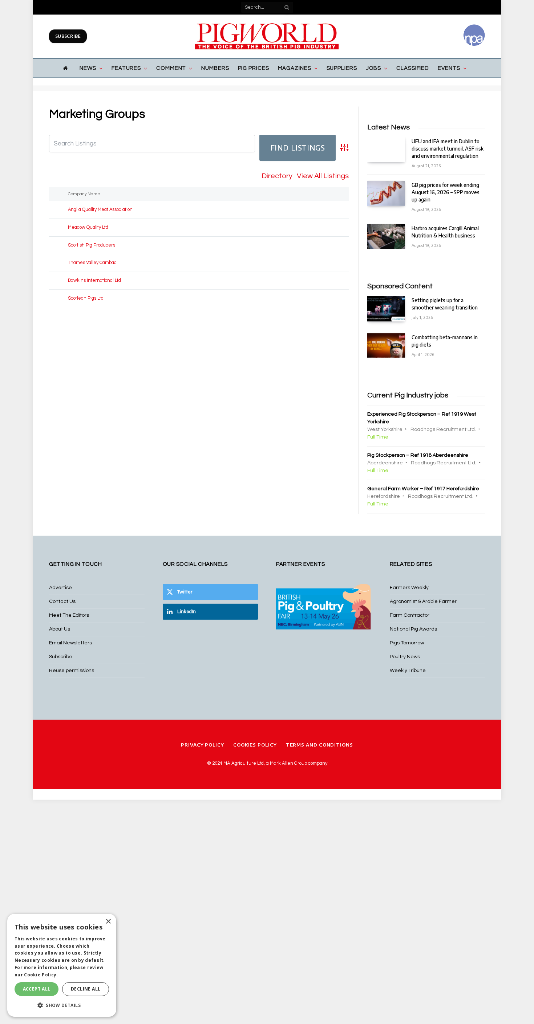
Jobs (373, 68)
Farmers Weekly (409, 587)
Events (449, 68)
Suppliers (342, 68)
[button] (62, 1005)
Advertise (60, 587)
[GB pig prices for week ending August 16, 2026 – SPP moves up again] (386, 193)
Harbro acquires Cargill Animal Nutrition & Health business (445, 232)
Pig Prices (253, 68)
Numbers (215, 68)
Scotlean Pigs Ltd (86, 298)
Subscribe (68, 36)
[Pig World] (267, 36)
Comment (171, 68)
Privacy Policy (202, 745)
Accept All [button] (36, 989)
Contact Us (62, 601)
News (88, 68)
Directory (277, 176)
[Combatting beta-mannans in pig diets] (386, 345)
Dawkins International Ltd (94, 280)
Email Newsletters (70, 642)
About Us (59, 629)
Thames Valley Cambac (92, 262)
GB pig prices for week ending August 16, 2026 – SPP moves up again (446, 192)
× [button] (108, 921)
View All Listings (323, 176)
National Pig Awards (413, 629)
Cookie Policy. (41, 975)
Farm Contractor (409, 615)
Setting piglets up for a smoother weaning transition (445, 304)
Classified (412, 68)
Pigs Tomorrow (407, 642)
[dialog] (61, 965)
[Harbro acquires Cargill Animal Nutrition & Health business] (386, 236)
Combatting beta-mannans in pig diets (445, 341)
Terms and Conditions (319, 745)
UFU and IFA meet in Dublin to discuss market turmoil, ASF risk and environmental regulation (448, 148)
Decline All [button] (85, 989)
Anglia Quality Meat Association (100, 209)
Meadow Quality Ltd (88, 227)
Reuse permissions (71, 670)
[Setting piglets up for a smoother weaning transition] (386, 308)
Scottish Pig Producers (91, 245)
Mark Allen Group (288, 763)
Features (126, 68)
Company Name (85, 194)
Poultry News (405, 656)
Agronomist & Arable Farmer (423, 601)
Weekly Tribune (408, 670)
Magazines (294, 68)
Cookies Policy (255, 745)
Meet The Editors (69, 615)
